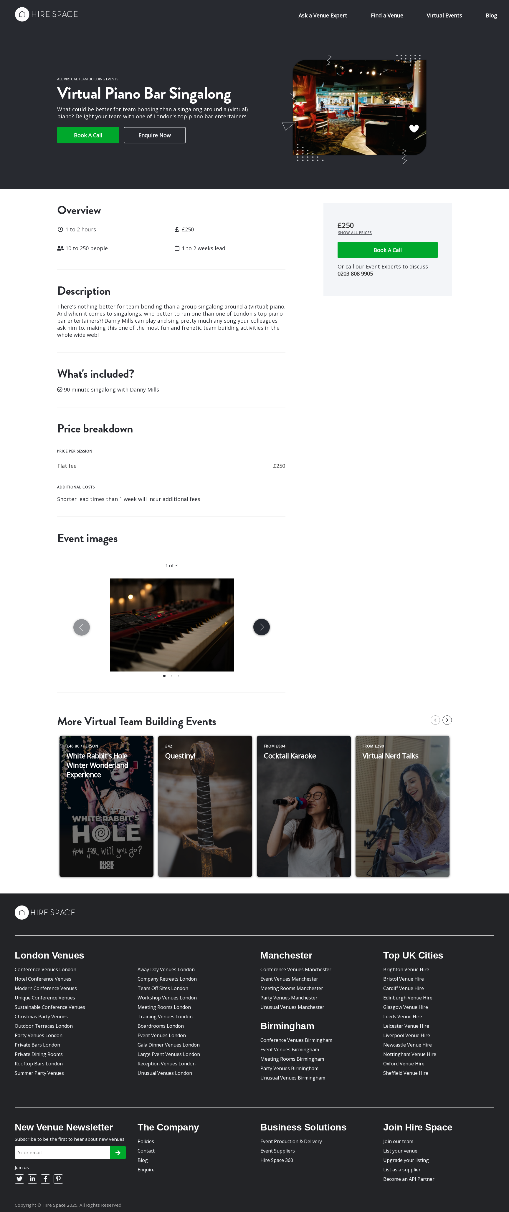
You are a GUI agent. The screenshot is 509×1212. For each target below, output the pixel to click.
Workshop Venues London (167, 997)
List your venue (400, 1151)
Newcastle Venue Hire (407, 1045)
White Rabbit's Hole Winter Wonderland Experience (97, 765)
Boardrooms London (161, 1026)
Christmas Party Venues (41, 1016)
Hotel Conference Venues (43, 979)
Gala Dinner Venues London (169, 1045)
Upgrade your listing (406, 1160)
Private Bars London (37, 1045)
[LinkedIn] (32, 1179)
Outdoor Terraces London (44, 1026)
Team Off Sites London (163, 988)
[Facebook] (45, 1179)
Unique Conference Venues (45, 997)
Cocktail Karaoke (290, 755)
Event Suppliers (277, 1151)
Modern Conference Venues (46, 988)
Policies (146, 1141)
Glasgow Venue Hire (405, 1007)
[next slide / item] (260, 628)
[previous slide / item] (82, 628)
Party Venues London (38, 1035)
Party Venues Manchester (289, 997)
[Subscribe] (118, 1152)
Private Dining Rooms (39, 1054)
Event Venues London (162, 1035)
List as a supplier (402, 1169)
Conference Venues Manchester (295, 969)
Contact (146, 1151)
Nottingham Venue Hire (409, 1054)
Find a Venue (387, 15)
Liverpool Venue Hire (406, 1035)
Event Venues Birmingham (289, 1049)
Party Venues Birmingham (289, 1068)
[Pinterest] (58, 1179)
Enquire (146, 1169)
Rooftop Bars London (39, 1063)
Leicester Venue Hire (406, 1026)
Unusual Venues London (165, 1073)
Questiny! (180, 755)
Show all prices (355, 232)
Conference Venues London (45, 969)
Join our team (398, 1141)
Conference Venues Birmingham (296, 1040)
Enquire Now (154, 135)
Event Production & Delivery (291, 1141)
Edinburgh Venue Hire (407, 997)
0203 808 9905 (355, 273)
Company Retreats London (167, 979)
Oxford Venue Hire (403, 1063)
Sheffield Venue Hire (405, 1073)
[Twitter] (19, 1179)
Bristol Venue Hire (403, 979)
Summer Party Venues (39, 1073)
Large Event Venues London (169, 1054)
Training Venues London (165, 1016)
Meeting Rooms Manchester (291, 988)
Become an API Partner (408, 1179)
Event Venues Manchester (289, 979)
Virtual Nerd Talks (390, 755)
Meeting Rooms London (164, 1007)
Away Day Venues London (166, 969)
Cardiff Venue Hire (403, 988)
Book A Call (88, 135)
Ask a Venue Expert (323, 15)
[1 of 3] (171, 628)
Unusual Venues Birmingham (292, 1078)
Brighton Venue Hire (406, 969)
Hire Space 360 (276, 1160)
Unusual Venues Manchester (292, 1007)
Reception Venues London (167, 1063)
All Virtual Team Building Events (87, 79)
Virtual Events (444, 15)
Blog (491, 15)
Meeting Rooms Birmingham (292, 1059)
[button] (164, 676)
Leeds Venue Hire (402, 1016)
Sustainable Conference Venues (50, 1007)
